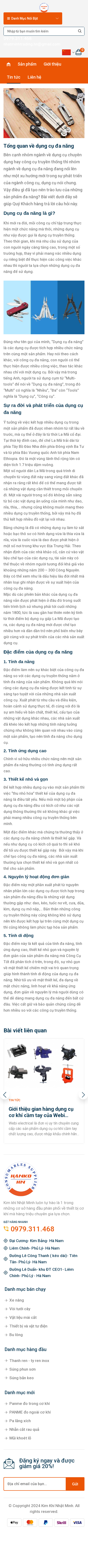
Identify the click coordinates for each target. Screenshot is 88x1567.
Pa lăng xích (20, 1420)
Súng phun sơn (22, 1369)
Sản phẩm (27, 64)
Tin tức (13, 77)
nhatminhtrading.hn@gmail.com (32, 44)
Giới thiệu (52, 64)
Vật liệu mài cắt (23, 1317)
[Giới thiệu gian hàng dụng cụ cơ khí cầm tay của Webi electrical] (44, 1063)
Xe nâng (16, 1300)
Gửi (75, 1484)
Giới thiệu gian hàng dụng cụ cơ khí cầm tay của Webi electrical (41, 1112)
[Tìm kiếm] (80, 31)
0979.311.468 (18, 38)
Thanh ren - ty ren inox (29, 1360)
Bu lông (16, 1334)
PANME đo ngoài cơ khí (30, 1412)
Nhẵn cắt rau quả (24, 1429)
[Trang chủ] (44, 6)
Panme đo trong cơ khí (29, 1403)
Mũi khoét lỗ (20, 1438)
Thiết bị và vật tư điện (28, 1326)
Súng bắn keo (21, 1377)
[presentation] (4, 1094)
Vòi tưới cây (19, 1308)
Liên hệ (34, 77)
